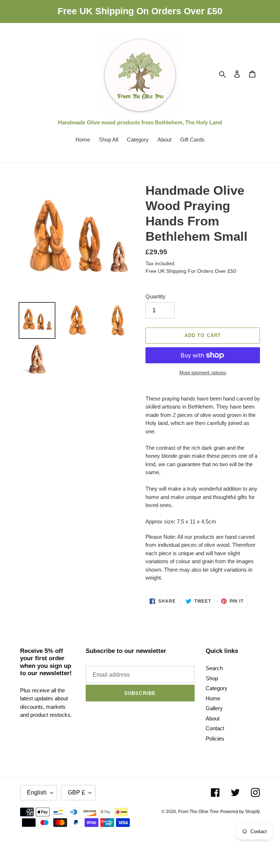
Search (214, 668)
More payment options (202, 372)
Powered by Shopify (240, 811)
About (212, 718)
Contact (215, 728)
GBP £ (76, 792)
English (37, 792)
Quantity (155, 296)
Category (217, 688)
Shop (212, 678)
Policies (215, 738)
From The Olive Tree (198, 811)
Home (213, 698)
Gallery (214, 708)
